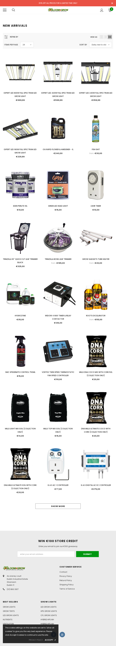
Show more (58, 506)
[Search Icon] (13, 10)
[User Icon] (101, 10)
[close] (112, 3)
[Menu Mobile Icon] (4, 10)
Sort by (83, 44)
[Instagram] (62, 634)
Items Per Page (11, 44)
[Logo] (58, 10)
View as (93, 37)
